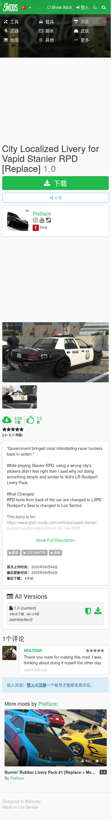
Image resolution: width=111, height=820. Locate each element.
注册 (43, 685)
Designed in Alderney (21, 801)
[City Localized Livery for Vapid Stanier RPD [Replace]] (55, 352)
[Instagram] (35, 220)
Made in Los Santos (20, 807)
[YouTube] (42, 220)
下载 (59, 183)
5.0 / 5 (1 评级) (12, 435)
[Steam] (48, 220)
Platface (42, 213)
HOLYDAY (33, 650)
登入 (31, 685)
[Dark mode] (95, 7)
